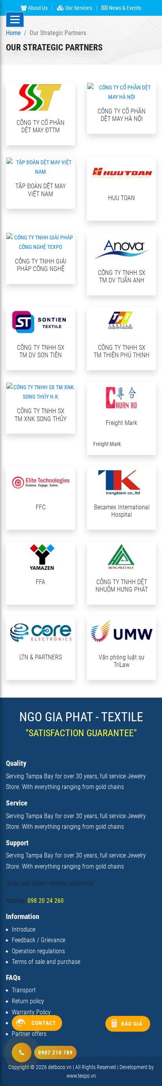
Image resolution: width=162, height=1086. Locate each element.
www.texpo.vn (81, 1076)
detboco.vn (60, 1067)
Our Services (78, 8)
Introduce (23, 929)
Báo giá (131, 1024)
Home (13, 33)
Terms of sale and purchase (46, 961)
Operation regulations (38, 951)
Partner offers (29, 1034)
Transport (24, 990)
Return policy (28, 1001)
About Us (37, 8)
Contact (43, 1023)
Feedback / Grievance (38, 940)
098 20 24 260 (46, 900)
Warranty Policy (31, 1012)
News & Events (124, 8)
